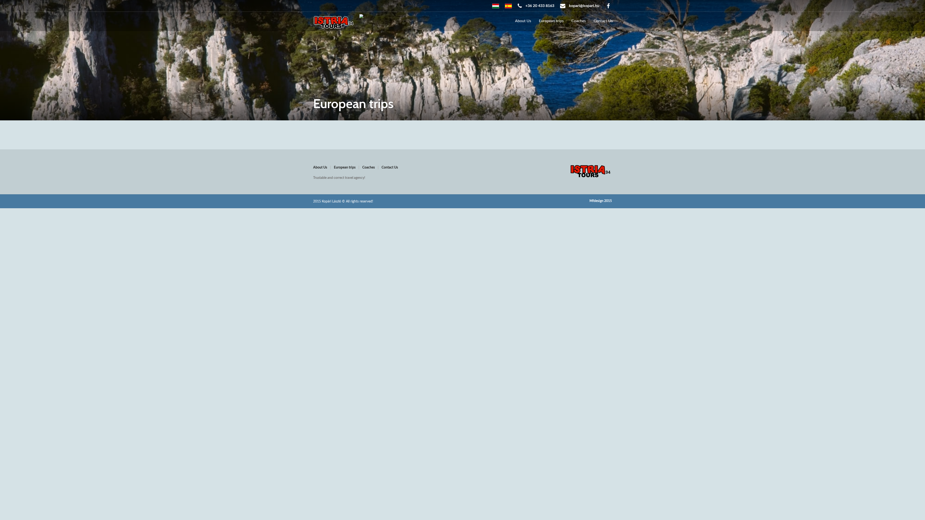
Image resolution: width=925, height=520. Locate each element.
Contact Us (603, 21)
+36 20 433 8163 (539, 6)
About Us (523, 21)
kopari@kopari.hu (583, 6)
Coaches (578, 21)
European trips (551, 21)
